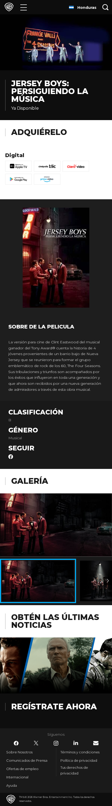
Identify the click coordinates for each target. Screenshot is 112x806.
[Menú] (23, 7)
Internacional (17, 777)
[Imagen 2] (108, 581)
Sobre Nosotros (19, 752)
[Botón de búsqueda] (105, 7)
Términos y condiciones (79, 752)
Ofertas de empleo (22, 769)
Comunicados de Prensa (26, 760)
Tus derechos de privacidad (74, 770)
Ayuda (11, 785)
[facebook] (10, 457)
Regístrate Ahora (54, 706)
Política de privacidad (78, 760)
